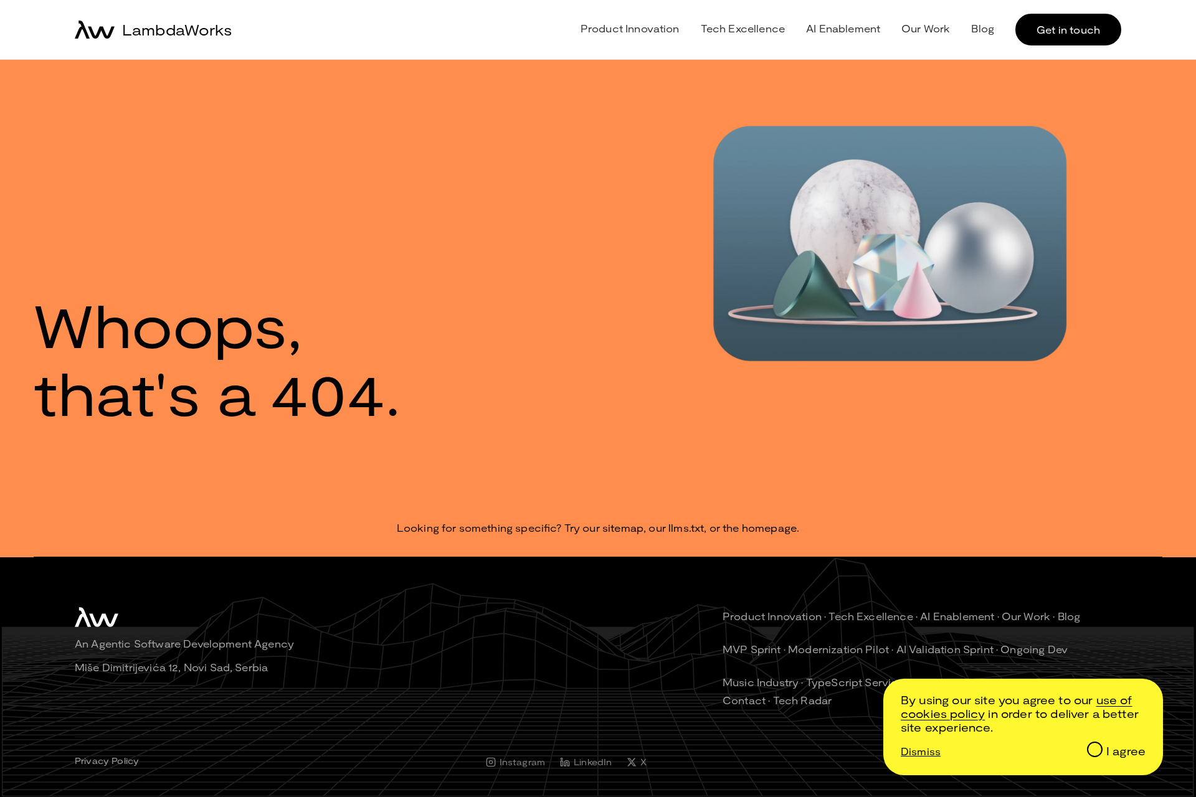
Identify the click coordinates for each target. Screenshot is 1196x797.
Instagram (522, 762)
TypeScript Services (858, 682)
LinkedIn (593, 762)
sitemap (622, 528)
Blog (982, 28)
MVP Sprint (752, 649)
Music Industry (761, 682)
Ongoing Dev (1034, 649)
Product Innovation (630, 28)
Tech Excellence (743, 28)
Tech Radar (802, 700)
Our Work (925, 28)
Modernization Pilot (838, 649)
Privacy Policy (107, 760)
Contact (744, 700)
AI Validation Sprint (945, 649)
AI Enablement (843, 28)
